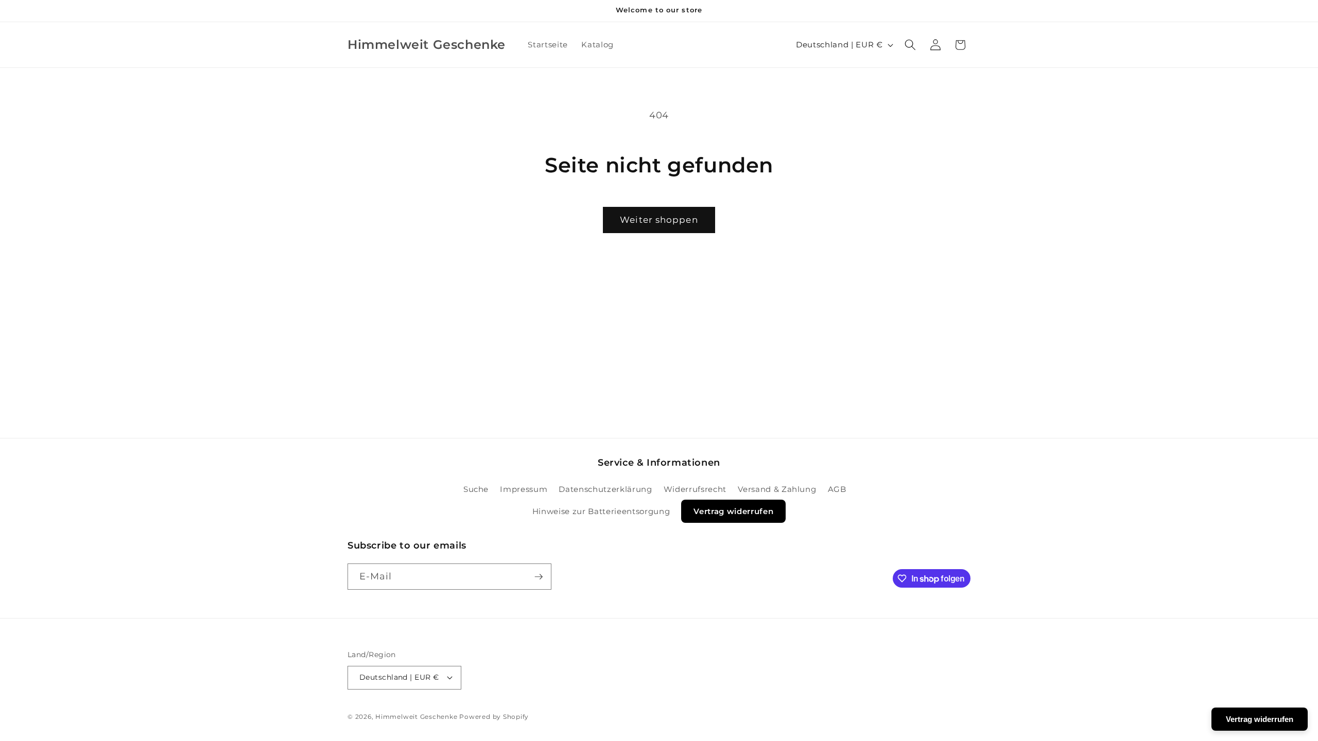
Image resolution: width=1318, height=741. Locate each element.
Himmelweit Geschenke (416, 716)
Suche (476, 489)
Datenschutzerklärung (605, 489)
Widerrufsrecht (695, 489)
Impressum (523, 489)
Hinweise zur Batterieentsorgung (601, 511)
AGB (837, 489)
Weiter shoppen (659, 220)
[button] (910, 44)
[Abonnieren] (538, 576)
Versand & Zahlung (777, 489)
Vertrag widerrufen (733, 511)
